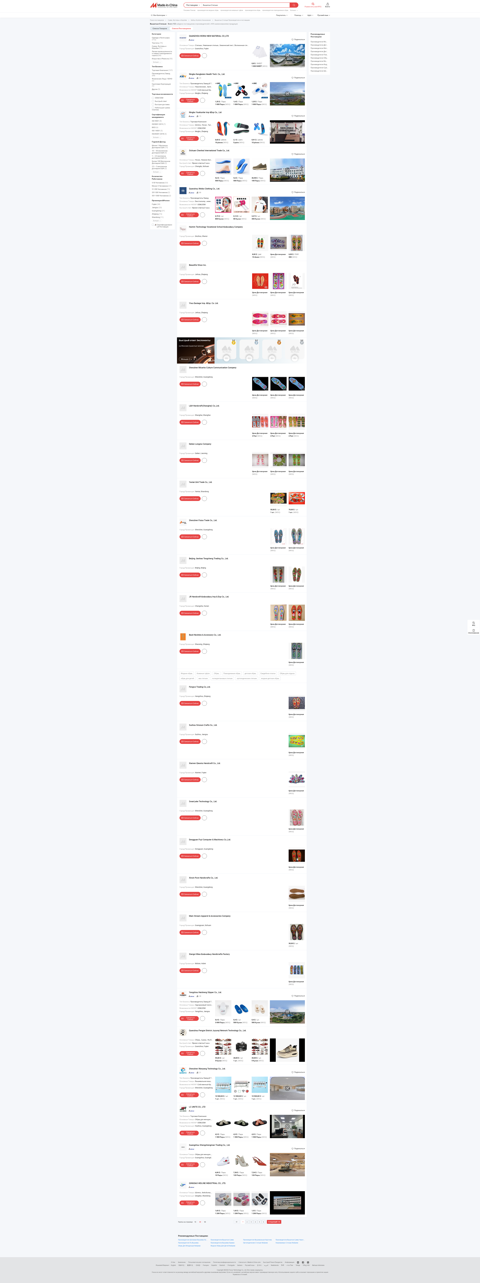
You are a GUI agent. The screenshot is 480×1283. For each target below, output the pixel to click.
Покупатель (281, 15)
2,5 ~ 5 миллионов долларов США (159, 167)
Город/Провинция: (187, 48)
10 (195, 1222)
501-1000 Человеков (161, 195)
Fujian (156, 204)
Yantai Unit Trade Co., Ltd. (200, 482)
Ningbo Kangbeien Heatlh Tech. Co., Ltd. (207, 74)
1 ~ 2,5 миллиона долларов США (159, 157)
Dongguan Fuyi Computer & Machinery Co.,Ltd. (210, 839)
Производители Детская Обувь (323, 51)
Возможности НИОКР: (188, 90)
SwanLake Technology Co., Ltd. (203, 801)
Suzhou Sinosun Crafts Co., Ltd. (203, 725)
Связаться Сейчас (191, 55)
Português (231, 1265)
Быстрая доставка (162, 104)
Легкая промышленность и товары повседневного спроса (162, 53)
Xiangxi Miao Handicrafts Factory (209, 954)
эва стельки (203, 678)
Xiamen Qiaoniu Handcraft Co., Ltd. (204, 763)
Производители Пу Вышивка (188, 1243)
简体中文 (181, 1265)
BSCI (155, 127)
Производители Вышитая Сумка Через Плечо (291, 1240)
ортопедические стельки (247, 678)
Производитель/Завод (161, 74)
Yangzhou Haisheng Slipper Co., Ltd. (205, 992)
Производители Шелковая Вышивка (325, 71)
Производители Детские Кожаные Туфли (327, 45)
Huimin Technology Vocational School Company (216, 226)
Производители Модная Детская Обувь (326, 41)
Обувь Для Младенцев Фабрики (189, 1246)
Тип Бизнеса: (185, 83)
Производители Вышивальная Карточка (257, 1240)
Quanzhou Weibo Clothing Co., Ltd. (204, 188)
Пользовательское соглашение (199, 1262)
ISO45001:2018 (159, 134)
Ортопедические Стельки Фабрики (255, 1243)
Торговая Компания (162, 70)
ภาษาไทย (290, 1265)
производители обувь (252, 10)
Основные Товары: (187, 45)
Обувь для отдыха (287, 673)
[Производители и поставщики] (163, 5)
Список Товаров (160, 28)
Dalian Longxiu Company (200, 444)
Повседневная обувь (231, 673)
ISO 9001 (157, 121)
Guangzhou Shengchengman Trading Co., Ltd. (209, 1145)
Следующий (272, 1222)
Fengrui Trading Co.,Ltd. (199, 686)
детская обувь (250, 673)
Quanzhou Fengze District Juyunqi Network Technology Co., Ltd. (217, 1030)
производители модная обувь (207, 10)
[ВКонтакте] (298, 1262)
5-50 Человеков (160, 182)
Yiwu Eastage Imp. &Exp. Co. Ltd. (203, 303)
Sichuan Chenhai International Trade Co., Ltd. (209, 150)
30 (200, 1222)
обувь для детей (187, 678)
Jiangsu (157, 207)
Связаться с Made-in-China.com (249, 1262)
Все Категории (159, 15)
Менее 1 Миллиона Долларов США (160, 146)
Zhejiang (157, 214)
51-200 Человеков (161, 189)
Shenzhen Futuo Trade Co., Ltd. (203, 520)
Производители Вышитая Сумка (222, 1240)
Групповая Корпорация (161, 85)
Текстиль (157, 43)
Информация (289, 1262)
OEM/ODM (158, 98)
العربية (266, 1265)
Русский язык (249, 1265)
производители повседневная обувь (275, 10)
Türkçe (298, 1265)
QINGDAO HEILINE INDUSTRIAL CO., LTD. (207, 1183)
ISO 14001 (157, 130)
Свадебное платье (268, 673)
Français (206, 1265)
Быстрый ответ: (186, 163)
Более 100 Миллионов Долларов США (161, 162)
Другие (156, 89)
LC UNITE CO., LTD (197, 1106)
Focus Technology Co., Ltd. (238, 1270)
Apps (309, 15)
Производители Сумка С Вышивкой (325, 67)
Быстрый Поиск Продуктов (272, 1262)
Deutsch (222, 1265)
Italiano (239, 1265)
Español (214, 1265)
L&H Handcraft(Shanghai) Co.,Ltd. (204, 405)
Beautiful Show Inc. (197, 265)
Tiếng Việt (306, 1265)
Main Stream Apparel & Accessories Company (209, 916)
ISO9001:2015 (159, 124)
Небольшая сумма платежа (161, 108)
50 (205, 1222)
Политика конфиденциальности (224, 1262)
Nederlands (275, 1265)
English (173, 1265)
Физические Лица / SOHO (162, 79)
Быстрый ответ (160, 101)
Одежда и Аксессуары (161, 38)
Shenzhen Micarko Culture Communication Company (212, 367)
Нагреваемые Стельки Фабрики (287, 1243)
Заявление (182, 1262)
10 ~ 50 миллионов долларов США (159, 151)
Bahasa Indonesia (318, 1265)
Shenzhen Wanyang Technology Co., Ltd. (207, 1068)
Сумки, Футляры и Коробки (159, 47)
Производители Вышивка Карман (222, 1243)
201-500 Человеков (161, 192)
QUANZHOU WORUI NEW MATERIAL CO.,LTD (209, 36)
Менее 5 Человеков (161, 186)
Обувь (216, 673)
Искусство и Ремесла (162, 58)
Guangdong (158, 210)
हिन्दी (282, 1265)
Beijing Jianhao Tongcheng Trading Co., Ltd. (208, 558)
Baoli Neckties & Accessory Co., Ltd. (205, 634)
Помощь (297, 15)
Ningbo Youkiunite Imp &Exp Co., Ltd (205, 112)
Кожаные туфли (203, 673)
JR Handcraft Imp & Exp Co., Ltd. (209, 596)
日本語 (198, 1265)
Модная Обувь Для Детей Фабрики (223, 1246)
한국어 (259, 1265)
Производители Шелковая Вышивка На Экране (193, 1240)
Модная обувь (186, 673)
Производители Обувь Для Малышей (326, 58)
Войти (327, 6)
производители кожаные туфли (231, 10)
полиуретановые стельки (222, 678)
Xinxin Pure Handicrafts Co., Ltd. (203, 877)
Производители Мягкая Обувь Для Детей (327, 48)
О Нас (173, 1262)
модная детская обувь (270, 678)
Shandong (158, 217)
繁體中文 (190, 1265)
